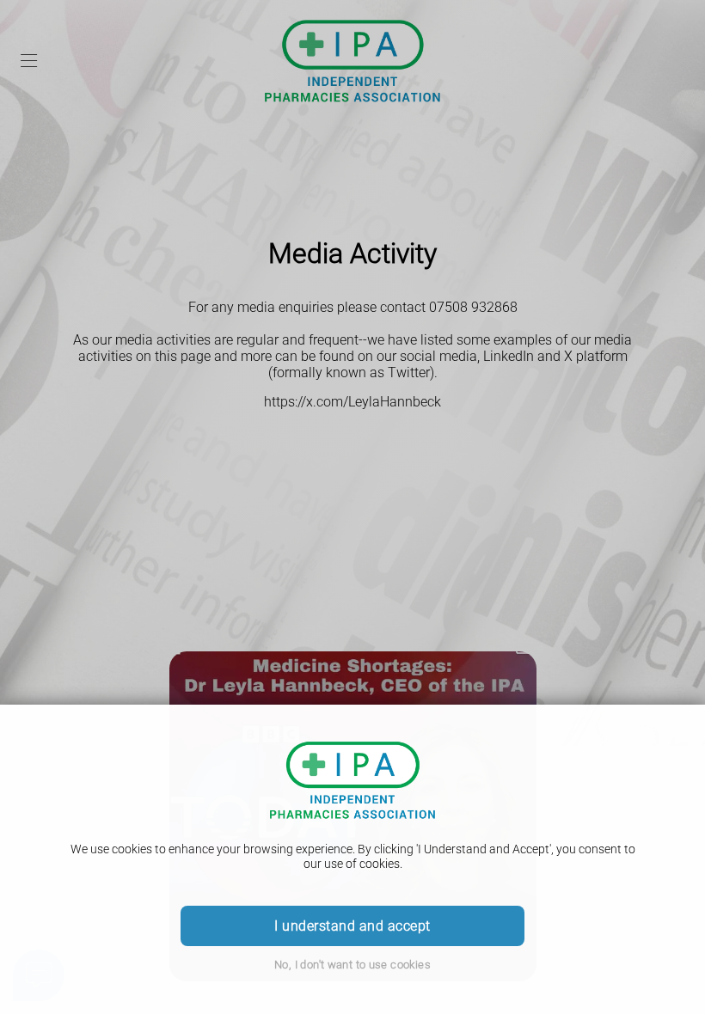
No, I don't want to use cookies (352, 964)
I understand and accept (352, 926)
